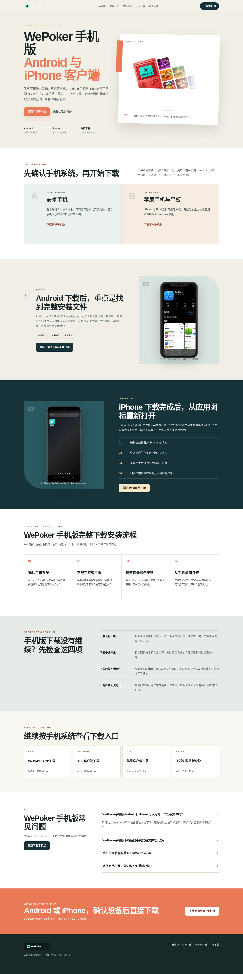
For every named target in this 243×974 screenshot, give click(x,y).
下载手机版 (209, 6)
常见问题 (153, 6)
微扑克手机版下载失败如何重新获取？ (127, 866)
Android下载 (201, 944)
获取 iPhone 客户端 (134, 487)
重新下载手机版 (37, 845)
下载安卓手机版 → (57, 224)
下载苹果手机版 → (155, 224)
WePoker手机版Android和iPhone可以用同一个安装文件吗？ (143, 814)
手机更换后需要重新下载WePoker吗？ (128, 853)
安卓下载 (114, 6)
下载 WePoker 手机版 (202, 911)
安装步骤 (140, 6)
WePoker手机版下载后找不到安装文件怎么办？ (134, 840)
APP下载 (186, 944)
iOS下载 (215, 944)
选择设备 (100, 6)
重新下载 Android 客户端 (55, 347)
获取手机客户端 (37, 111)
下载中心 (174, 944)
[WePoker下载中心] (39, 6)
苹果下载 (127, 6)
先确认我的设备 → (64, 111)
